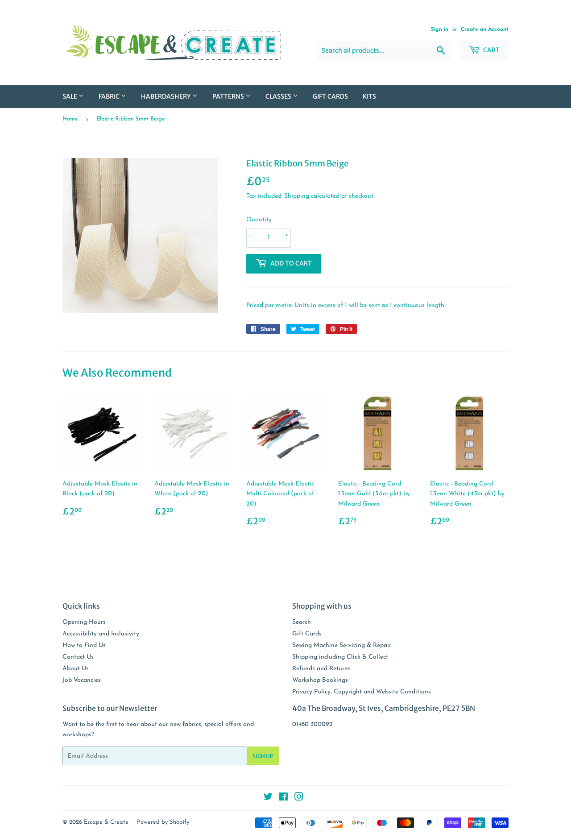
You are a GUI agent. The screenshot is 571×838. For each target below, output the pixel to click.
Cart (491, 50)
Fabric (110, 96)
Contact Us (78, 657)
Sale (70, 96)
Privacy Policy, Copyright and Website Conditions (361, 692)
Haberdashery (166, 96)
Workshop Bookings (320, 680)
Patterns (228, 96)
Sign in (439, 29)
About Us (75, 668)
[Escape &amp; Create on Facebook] (283, 798)
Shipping (296, 196)
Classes (279, 96)
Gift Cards (330, 96)
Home (70, 119)
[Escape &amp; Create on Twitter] (268, 798)
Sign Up (262, 756)
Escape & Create (106, 822)
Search (301, 622)
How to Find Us (84, 645)
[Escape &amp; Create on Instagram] (298, 798)
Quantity (259, 219)
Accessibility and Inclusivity (100, 634)
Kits (369, 96)
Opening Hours (84, 622)
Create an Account (485, 29)
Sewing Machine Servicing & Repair (341, 645)
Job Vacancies (81, 680)
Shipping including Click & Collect (340, 657)
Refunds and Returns (321, 668)
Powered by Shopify (163, 822)
